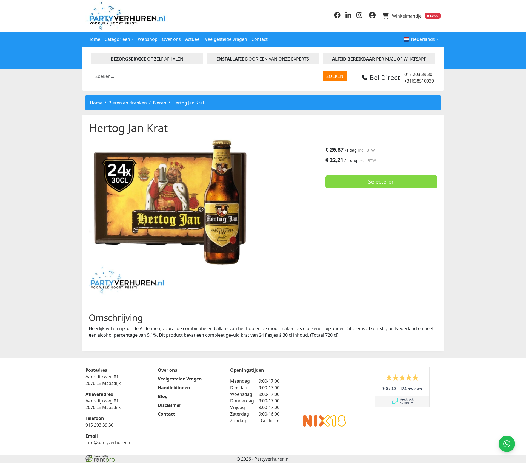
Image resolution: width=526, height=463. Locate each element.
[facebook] (337, 17)
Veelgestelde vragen (226, 39)
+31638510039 (419, 81)
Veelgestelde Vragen (180, 379)
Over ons (171, 39)
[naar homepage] (127, 16)
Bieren (159, 103)
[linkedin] (348, 17)
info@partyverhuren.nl (109, 442)
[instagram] (359, 17)
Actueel (193, 39)
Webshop (148, 39)
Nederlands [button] (423, 39)
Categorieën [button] (117, 39)
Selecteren (381, 181)
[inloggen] (372, 16)
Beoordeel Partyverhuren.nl (324, 389)
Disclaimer (169, 405)
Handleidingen (174, 388)
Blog (163, 396)
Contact (259, 39)
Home (94, 39)
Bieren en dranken (127, 103)
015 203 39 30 (418, 74)
